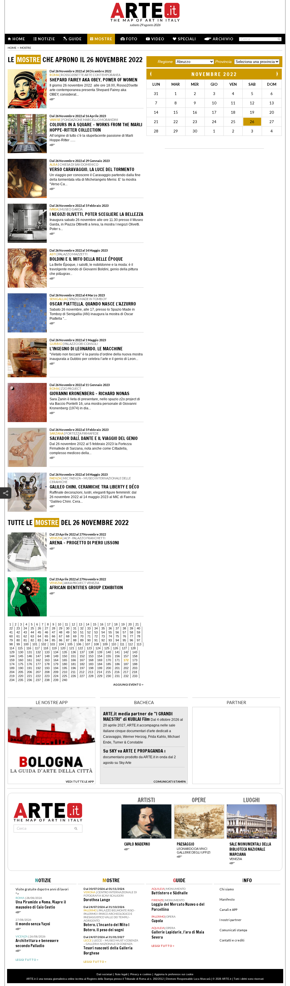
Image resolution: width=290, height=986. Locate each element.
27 (46, 628)
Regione (165, 61)
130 (20, 652)
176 (29, 664)
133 (47, 652)
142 (126, 652)
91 (96, 640)
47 (53, 632)
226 (73, 676)
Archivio (223, 39)
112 (130, 644)
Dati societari (104, 974)
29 (60, 628)
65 (46, 636)
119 (54, 648)
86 (60, 640)
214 (99, 672)
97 (138, 640)
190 (20, 668)
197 (82, 668)
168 (90, 660)
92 (103, 640)
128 (133, 648)
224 (55, 676)
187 (126, 664)
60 (11, 636)
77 (131, 636)
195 (64, 668)
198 (90, 668)
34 (96, 628)
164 (55, 660)
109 (105, 644)
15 (94, 624)
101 (34, 644)
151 (73, 656)
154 (99, 656)
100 (26, 644)
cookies (147, 974)
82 (32, 640)
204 (11, 672)
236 (29, 680)
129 (11, 652)
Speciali (187, 39)
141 (117, 652)
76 (124, 636)
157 (126, 656)
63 (32, 636)
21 (137, 624)
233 (134, 676)
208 (47, 672)
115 (20, 648)
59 (138, 632)
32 (82, 628)
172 (126, 660)
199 (99, 668)
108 (96, 644)
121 (71, 648)
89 (82, 640)
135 (64, 652)
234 (11, 680)
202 (126, 668)
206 (29, 672)
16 (101, 624)
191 (29, 668)
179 (55, 664)
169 (99, 660)
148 (47, 656)
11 (66, 624)
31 (74, 628)
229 (99, 676)
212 (81, 672)
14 (87, 624)
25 (32, 628)
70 (82, 636)
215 (108, 672)
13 (80, 624)
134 (55, 652)
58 (131, 632)
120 (62, 648)
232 (126, 676)
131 (29, 652)
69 (74, 636)
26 (39, 628)
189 (11, 668)
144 (11, 656)
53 (96, 632)
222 (38, 676)
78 (138, 636)
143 (134, 652)
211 (73, 672)
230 (108, 676)
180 (64, 664)
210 (64, 672)
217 (125, 672)
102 (43, 644)
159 (11, 660)
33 (89, 628)
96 (131, 640)
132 (38, 652)
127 (124, 648)
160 (20, 660)
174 (11, 664)
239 (55, 680)
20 (130, 624)
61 (18, 636)
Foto (131, 39)
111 (122, 644)
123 (89, 648)
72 (96, 636)
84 (46, 640)
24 (25, 628)
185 (108, 664)
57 (124, 632)
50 (74, 632)
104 (61, 644)
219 (11, 676)
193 (47, 668)
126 (115, 648)
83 (39, 640)
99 (18, 644)
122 (80, 648)
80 (18, 640)
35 (103, 628)
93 (110, 640)
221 (29, 676)
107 (87, 644)
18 (116, 624)
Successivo (277, 73)
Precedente (151, 73)
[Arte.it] (145, 11)
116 (28, 648)
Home (18, 39)
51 (82, 632)
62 (25, 636)
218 (134, 672)
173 (134, 660)
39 (131, 628)
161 (29, 660)
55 (110, 632)
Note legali (121, 974)
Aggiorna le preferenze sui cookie (173, 974)
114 (11, 648)
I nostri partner (230, 920)
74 (110, 636)
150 (64, 656)
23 (18, 628)
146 (29, 656)
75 (117, 636)
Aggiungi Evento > (128, 684)
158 (134, 656)
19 (123, 624)
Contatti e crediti (231, 940)
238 (47, 680)
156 (117, 656)
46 (46, 632)
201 (117, 668)
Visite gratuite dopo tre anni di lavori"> (42, 898)
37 (117, 628)
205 (20, 672)
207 (38, 672)
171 (117, 660)
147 (38, 656)
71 (89, 636)
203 (134, 668)
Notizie (46, 39)
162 (38, 660)
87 (67, 640)
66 (53, 636)
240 (64, 680)
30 (67, 628)
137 (82, 652)
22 (11, 628)
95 (124, 640)
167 (82, 660)
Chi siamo (226, 889)
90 (89, 640)
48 (60, 632)
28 (53, 628)
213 (90, 672)
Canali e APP (228, 909)
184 (99, 664)
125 (106, 648)
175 (20, 664)
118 (45, 648)
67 (60, 636)
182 (82, 664)
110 (113, 644)
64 (39, 636)
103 (52, 644)
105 (69, 644)
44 (32, 632)
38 (124, 628)
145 (20, 656)
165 (64, 660)
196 (73, 668)
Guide (75, 39)
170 (108, 660)
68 (67, 636)
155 (108, 656)
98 (11, 644)
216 (117, 672)
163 (47, 660)
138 (90, 652)
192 (38, 668)
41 (11, 632)
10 (59, 624)
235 (20, 680)
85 (53, 640)
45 (39, 632)
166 (73, 660)
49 (67, 632)
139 (99, 652)
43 (25, 632)
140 (108, 652)
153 (90, 656)
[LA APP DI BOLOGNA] (51, 782)
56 (117, 632)
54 (103, 632)
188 (134, 664)
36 (110, 628)
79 (11, 640)
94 (117, 640)
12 (73, 624)
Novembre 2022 (214, 74)
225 (64, 676)
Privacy (134, 974)
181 (73, 664)
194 (55, 668)
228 (90, 676)
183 (90, 664)
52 (89, 632)
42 (18, 632)
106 (78, 644)
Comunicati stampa (233, 930)
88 (74, 640)
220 (20, 676)
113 (139, 644)
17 (108, 624)
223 (47, 676)
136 (73, 652)
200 (108, 668)
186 (117, 664)
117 (37, 648)
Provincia (223, 61)
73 (103, 636)
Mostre (103, 39)
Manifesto (226, 899)
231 (117, 676)
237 (38, 680)
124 (98, 648)
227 (82, 676)
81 (25, 640)
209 (55, 672)
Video (157, 39)
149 (55, 656)
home (12, 47)
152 (82, 656)
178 (47, 664)
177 (38, 664)
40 (138, 628)
